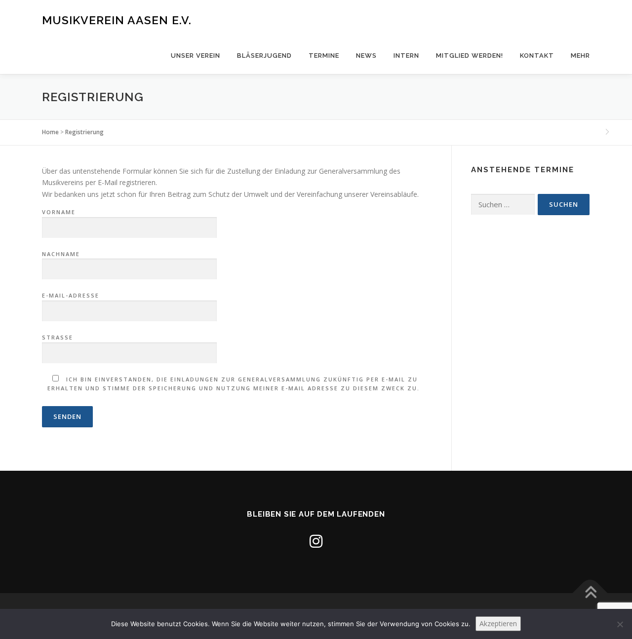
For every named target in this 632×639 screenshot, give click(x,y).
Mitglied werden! (469, 55)
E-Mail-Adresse (70, 295)
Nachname (61, 254)
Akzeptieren (498, 623)
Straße (57, 337)
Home (50, 132)
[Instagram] (316, 541)
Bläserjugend (264, 55)
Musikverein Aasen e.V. (117, 20)
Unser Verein (195, 55)
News (366, 55)
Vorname (59, 212)
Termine (324, 55)
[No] (620, 624)
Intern (406, 55)
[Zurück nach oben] (590, 592)
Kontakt (537, 55)
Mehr (580, 55)
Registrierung (84, 132)
